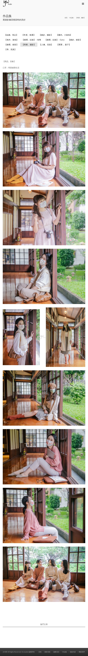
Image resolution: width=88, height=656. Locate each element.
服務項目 (56, 652)
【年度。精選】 (28, 35)
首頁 (66, 18)
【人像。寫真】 (46, 44)
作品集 (71, 18)
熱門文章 (44, 624)
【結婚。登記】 (11, 35)
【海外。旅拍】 (11, 39)
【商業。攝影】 (29, 44)
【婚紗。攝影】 (46, 35)
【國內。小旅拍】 (64, 35)
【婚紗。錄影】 (75, 39)
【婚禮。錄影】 (11, 44)
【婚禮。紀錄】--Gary (55, 39)
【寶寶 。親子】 (64, 44)
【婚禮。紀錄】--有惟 (31, 39)
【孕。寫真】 (10, 49)
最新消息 (47, 652)
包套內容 (73, 652)
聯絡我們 (82, 652)
